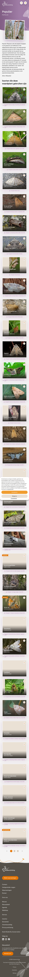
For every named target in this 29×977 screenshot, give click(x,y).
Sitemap (14, 973)
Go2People (18, 962)
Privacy (14, 967)
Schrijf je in (7, 953)
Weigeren (14, 496)
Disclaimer (14, 970)
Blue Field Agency (16, 964)
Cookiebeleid (14, 498)
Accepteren (14, 492)
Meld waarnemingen (10, 878)
